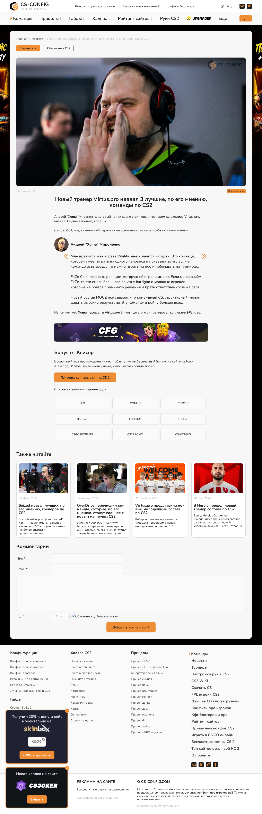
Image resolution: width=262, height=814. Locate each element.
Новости (37, 39)
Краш (74, 685)
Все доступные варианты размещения (103, 789)
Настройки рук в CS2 (210, 674)
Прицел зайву (140, 726)
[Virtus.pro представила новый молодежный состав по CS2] (160, 478)
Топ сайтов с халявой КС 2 (215, 748)
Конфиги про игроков (211, 707)
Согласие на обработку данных (98, 798)
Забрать (36, 799)
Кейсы (75, 709)
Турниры (199, 667)
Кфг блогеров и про (209, 714)
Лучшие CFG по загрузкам (215, 701)
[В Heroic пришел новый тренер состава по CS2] (218, 478)
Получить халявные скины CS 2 (85, 377)
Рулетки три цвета (83, 667)
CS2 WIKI (199, 680)
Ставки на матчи (82, 720)
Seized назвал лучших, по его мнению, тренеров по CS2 (42, 509)
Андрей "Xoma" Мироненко (95, 244)
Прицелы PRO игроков (146, 732)
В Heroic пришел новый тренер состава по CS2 (215, 507)
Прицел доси (140, 709)
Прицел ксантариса (144, 691)
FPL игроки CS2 (205, 694)
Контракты (78, 691)
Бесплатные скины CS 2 (213, 741)
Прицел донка (140, 703)
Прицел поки (140, 685)
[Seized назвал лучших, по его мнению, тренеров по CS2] (43, 478)
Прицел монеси (141, 697)
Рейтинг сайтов (205, 721)
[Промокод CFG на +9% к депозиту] (131, 332)
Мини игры (78, 697)
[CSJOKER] (36, 786)
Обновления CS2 (58, 48)
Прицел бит (139, 720)
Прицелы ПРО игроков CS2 (149, 667)
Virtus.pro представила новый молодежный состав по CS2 (159, 509)
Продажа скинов (82, 661)
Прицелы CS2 (140, 661)
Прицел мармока (142, 715)
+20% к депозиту (37, 755)
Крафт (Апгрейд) (82, 703)
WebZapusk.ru (171, 806)
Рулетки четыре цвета (86, 673)
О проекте (200, 755)
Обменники (78, 715)
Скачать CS (201, 687)
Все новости (28, 48)
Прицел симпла (141, 679)
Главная (21, 39)
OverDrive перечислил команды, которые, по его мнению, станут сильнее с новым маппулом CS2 (100, 511)
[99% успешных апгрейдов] (198, 18)
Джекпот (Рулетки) (83, 679)
